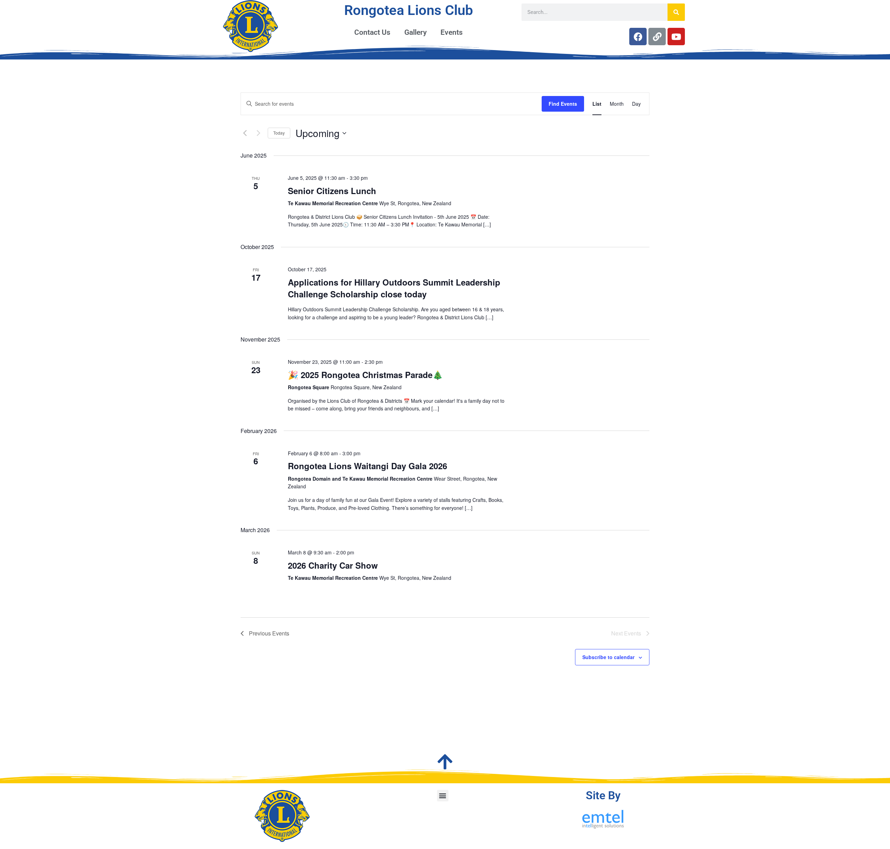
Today (279, 133)
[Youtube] (676, 36)
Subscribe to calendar (608, 657)
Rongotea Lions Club (408, 10)
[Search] (676, 12)
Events (451, 32)
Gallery (415, 32)
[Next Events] (258, 133)
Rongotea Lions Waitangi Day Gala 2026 (367, 466)
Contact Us (372, 32)
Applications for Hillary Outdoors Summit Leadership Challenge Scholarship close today (394, 288)
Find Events (563, 103)
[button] (442, 795)
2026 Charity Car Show (333, 565)
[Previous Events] (245, 133)
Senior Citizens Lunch (332, 191)
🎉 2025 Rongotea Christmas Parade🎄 (365, 375)
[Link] (657, 36)
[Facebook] (638, 36)
